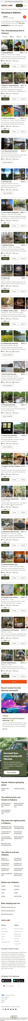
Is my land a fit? (18, 931)
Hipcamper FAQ (5, 942)
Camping (20, 9)
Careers (3, 936)
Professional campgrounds (17, 935)
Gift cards (3, 928)
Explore (3, 9)
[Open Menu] (25, 5)
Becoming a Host (18, 928)
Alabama (15, 9)
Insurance (16, 938)
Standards (16, 941)
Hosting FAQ (17, 944)
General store (4, 931)
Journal (3, 934)
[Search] (24, 16)
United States (9, 9)
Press (2, 939)
